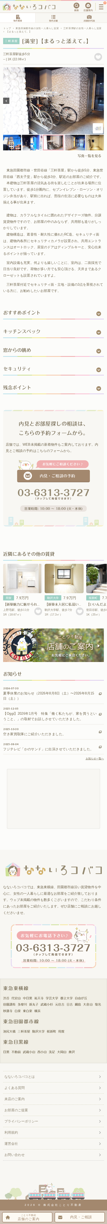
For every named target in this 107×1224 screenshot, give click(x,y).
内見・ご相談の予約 (57, 476)
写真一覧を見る (89, 156)
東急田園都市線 (21, 1021)
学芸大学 (52, 998)
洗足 (52, 1051)
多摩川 (22, 1004)
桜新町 (93, 597)
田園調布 (9, 1004)
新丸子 (33, 1004)
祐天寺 (39, 998)
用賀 (8, 597)
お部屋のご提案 (16, 1110)
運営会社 (11, 1144)
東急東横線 (16, 988)
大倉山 (87, 1004)
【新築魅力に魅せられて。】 (24, 604)
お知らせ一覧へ (95, 758)
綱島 (78, 1004)
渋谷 (6, 998)
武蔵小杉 (47, 1004)
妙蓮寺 (7, 1010)
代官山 (16, 998)
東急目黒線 (16, 1042)
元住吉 (59, 1004)
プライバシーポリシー (21, 1121)
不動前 (16, 1051)
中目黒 (27, 998)
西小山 (42, 1051)
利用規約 (11, 1132)
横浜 (37, 1010)
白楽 (18, 1010)
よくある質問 (14, 1088)
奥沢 (72, 1051)
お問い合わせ (14, 1155)
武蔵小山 (29, 1051)
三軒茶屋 (24, 1031)
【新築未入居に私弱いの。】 (66, 604)
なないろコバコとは (19, 1077)
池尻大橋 (9, 1031)
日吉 (69, 1004)
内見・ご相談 (81, 1217)
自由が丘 (81, 998)
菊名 (98, 1004)
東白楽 (27, 1010)
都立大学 (66, 998)
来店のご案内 (14, 1099)
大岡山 (61, 1051)
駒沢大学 (53, 597)
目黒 (6, 1051)
